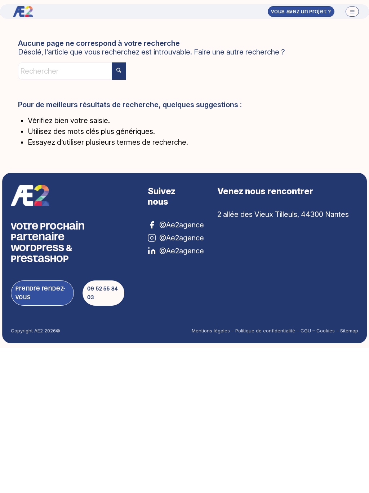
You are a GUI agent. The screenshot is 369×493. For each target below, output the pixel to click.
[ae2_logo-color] (23, 11)
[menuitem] (350, 11)
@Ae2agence (177, 251)
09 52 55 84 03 (102, 292)
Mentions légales (211, 330)
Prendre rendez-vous (40, 292)
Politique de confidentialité (265, 330)
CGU (306, 330)
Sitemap (349, 330)
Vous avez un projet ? (301, 11)
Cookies (325, 330)
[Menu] (350, 11)
